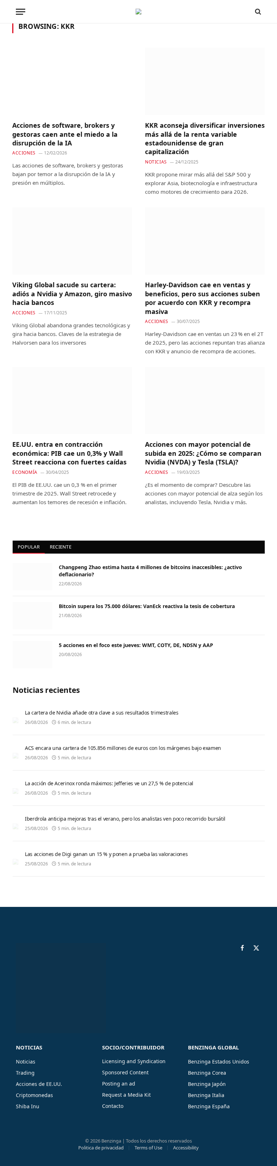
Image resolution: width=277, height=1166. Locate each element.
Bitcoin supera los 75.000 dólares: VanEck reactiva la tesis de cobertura (147, 606)
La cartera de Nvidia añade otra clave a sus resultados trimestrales (102, 712)
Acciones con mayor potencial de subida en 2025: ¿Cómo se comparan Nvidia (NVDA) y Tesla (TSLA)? (203, 453)
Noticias (156, 162)
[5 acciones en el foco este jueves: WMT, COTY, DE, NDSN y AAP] (32, 654)
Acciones (24, 153)
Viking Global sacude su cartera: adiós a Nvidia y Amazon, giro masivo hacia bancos (72, 293)
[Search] (257, 12)
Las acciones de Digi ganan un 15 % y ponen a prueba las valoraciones (106, 854)
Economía (25, 472)
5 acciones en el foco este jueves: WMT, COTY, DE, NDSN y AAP (136, 645)
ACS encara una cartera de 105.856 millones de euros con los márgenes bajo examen (123, 747)
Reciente (60, 546)
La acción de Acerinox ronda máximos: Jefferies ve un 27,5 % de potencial (109, 783)
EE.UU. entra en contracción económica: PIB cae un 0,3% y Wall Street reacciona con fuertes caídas (69, 453)
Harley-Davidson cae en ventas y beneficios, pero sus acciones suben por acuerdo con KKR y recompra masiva (202, 297)
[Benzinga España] (138, 11)
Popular (29, 546)
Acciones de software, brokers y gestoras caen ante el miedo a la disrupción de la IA (65, 134)
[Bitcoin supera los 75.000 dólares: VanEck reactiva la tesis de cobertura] (32, 615)
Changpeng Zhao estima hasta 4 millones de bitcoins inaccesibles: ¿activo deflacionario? (150, 571)
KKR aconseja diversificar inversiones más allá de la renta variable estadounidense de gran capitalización (205, 138)
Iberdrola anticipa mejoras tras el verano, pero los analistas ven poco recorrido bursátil (125, 818)
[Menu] (20, 12)
